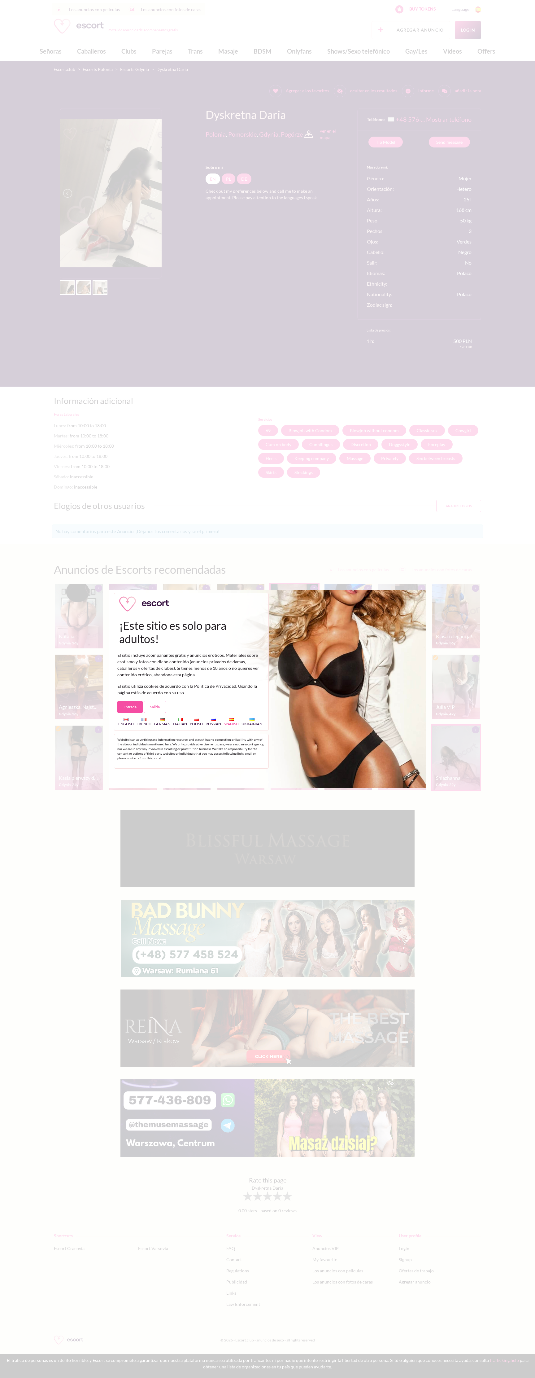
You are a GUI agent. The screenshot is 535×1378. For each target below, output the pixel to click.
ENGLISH (126, 724)
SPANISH (231, 724)
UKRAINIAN (251, 724)
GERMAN (162, 724)
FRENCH (144, 724)
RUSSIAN (213, 724)
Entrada (130, 706)
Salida (155, 706)
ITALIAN (180, 724)
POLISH (196, 724)
